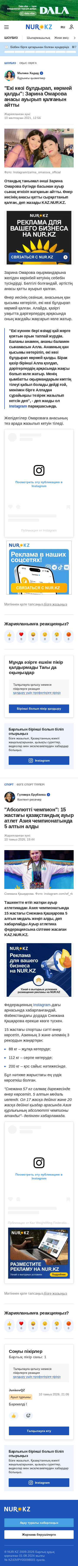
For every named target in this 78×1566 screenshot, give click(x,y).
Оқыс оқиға (28, 63)
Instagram (18, 406)
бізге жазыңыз (55, 604)
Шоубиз (11, 37)
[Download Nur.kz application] (39, 10)
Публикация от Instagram (39, 530)
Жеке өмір (61, 37)
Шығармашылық (38, 37)
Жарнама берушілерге (39, 1534)
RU (63, 27)
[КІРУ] (71, 27)
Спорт (8, 784)
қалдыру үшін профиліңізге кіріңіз (36, 692)
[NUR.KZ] (39, 27)
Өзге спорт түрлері (30, 784)
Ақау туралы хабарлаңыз (39, 1522)
